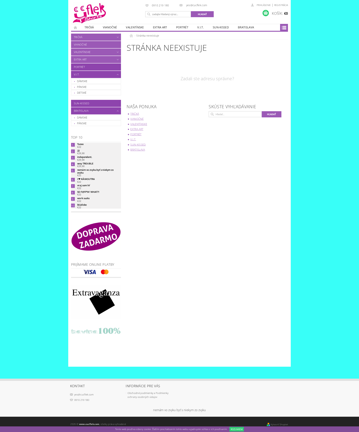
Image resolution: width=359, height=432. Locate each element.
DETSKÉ (82, 92)
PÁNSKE (82, 87)
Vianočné (110, 27)
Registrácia (281, 5)
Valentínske (135, 27)
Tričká (89, 27)
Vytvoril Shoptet (279, 424)
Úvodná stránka (75, 27)
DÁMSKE (82, 81)
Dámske (82, 117)
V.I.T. (200, 27)
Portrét (182, 27)
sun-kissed (221, 27)
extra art (160, 27)
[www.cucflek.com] (90, 13)
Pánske (82, 123)
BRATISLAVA (246, 27)
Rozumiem (237, 429)
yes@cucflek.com (84, 394)
